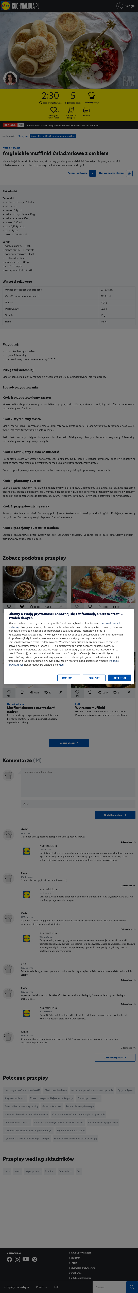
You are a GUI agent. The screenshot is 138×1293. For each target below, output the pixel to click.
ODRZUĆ (94, 678)
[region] (69, 646)
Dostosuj (69, 678)
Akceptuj (119, 678)
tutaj (61, 664)
